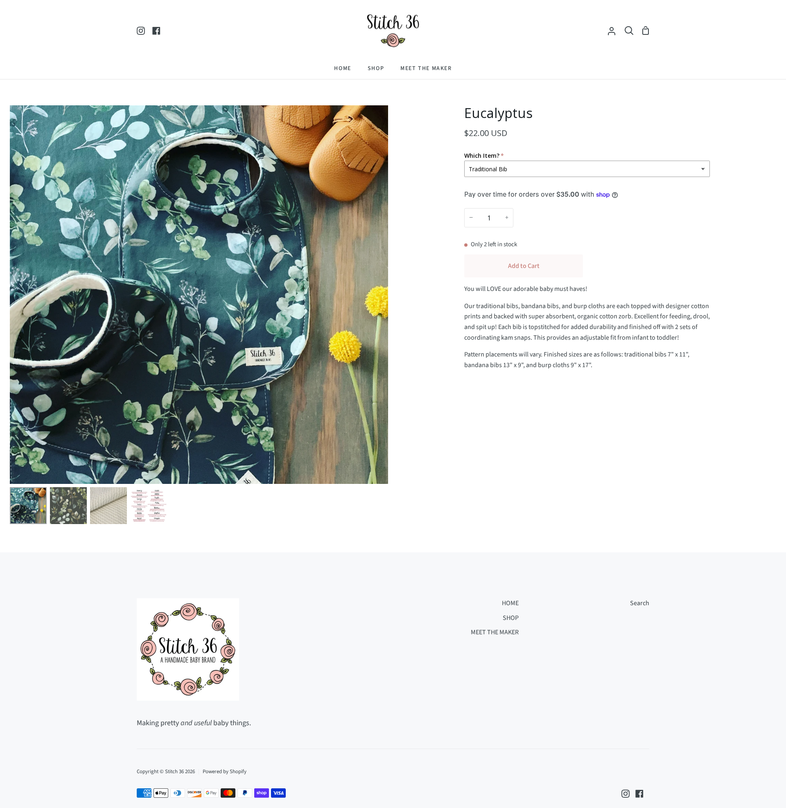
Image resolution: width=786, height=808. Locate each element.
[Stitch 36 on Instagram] (625, 794)
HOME (510, 603)
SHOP (511, 617)
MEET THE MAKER (495, 632)
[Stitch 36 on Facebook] (639, 794)
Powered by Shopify (224, 771)
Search (639, 603)
